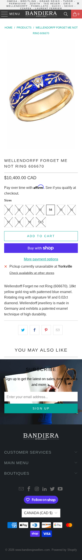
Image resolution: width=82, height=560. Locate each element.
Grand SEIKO (50, 1)
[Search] (66, 14)
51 (19, 209)
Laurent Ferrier (48, 8)
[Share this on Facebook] (34, 330)
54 (50, 209)
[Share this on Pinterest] (46, 330)
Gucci (56, 6)
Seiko (68, 6)
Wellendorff (17, 6)
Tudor (68, 1)
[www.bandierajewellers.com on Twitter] (52, 489)
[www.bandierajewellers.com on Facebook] (29, 489)
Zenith (35, 3)
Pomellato (40, 6)
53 (40, 209)
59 (29, 222)
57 (8, 222)
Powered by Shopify (64, 549)
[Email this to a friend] (58, 330)
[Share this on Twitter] (23, 330)
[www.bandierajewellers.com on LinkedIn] (45, 489)
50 (8, 209)
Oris (67, 3)
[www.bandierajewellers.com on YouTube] (60, 489)
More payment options (41, 259)
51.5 (41, 222)
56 (71, 209)
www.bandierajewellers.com (32, 549)
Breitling (28, 1)
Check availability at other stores (31, 273)
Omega (12, 1)
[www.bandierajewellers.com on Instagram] (37, 489)
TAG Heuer (52, 3)
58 (19, 222)
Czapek (26, 8)
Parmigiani (17, 3)
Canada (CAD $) (38, 513)
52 (29, 209)
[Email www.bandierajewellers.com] (21, 489)
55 (61, 209)
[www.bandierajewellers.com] (41, 14)
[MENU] (2, 14)
